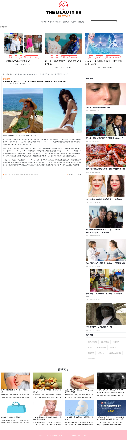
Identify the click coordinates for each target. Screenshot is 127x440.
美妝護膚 (44, 22)
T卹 (9, 174)
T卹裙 (13, 174)
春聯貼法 (113, 347)
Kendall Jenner (25, 174)
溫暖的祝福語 (92, 342)
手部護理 (91, 353)
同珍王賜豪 (105, 342)
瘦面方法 (101, 353)
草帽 (32, 174)
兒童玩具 (116, 342)
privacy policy (83, 435)
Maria (4, 84)
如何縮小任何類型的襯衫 (17, 61)
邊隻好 (90, 347)
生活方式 (73, 22)
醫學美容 (58, 22)
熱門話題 (81, 22)
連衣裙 (18, 174)
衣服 (6, 174)
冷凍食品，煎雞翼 (115, 353)
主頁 (2, 74)
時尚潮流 (51, 22)
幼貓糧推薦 (3, 27)
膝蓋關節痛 (91, 358)
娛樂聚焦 (66, 22)
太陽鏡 (36, 174)
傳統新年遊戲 (101, 347)
